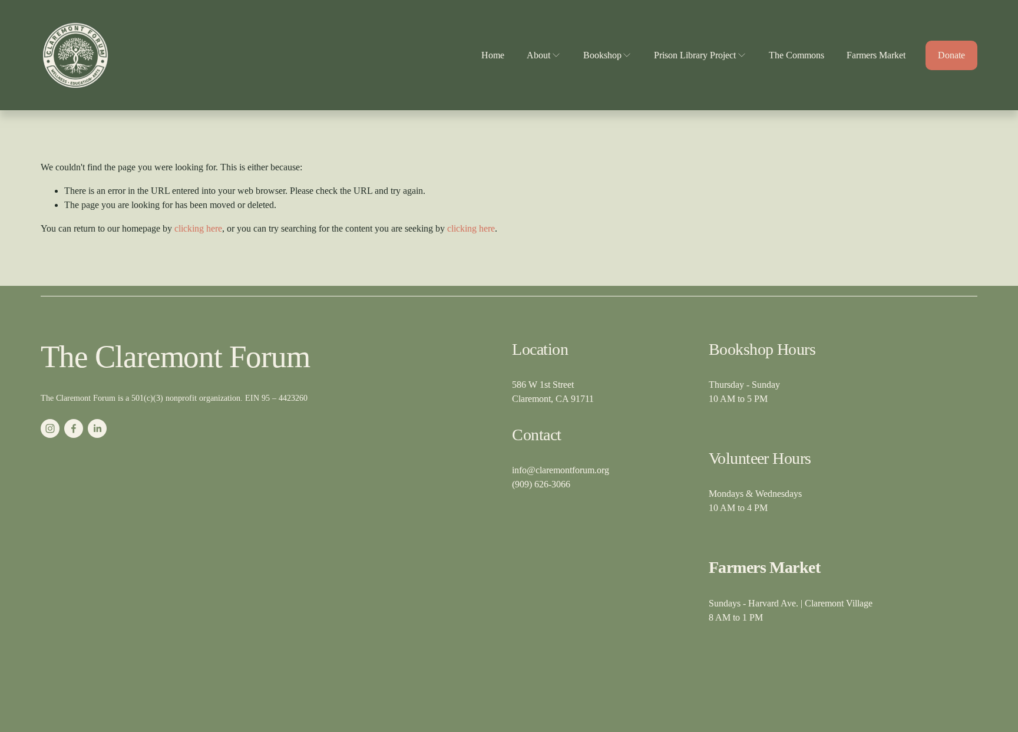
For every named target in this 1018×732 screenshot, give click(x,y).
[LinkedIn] (97, 428)
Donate (951, 55)
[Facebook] (73, 428)
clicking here (198, 228)
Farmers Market (876, 55)
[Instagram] (50, 428)
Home (492, 55)
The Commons (796, 55)
